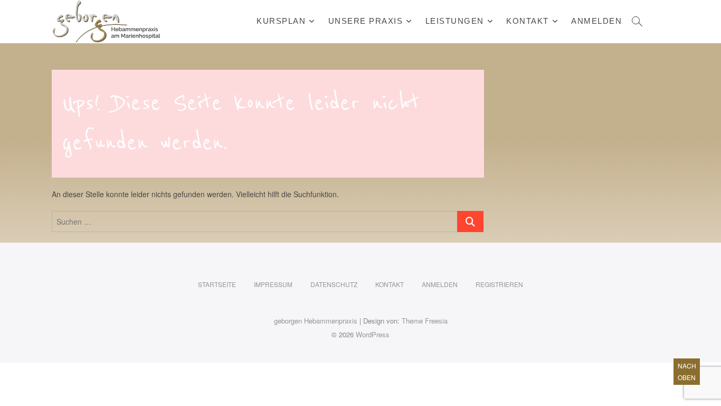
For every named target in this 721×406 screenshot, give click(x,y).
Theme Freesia (425, 321)
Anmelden (596, 20)
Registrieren (499, 284)
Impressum (273, 284)
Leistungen (454, 20)
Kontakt (527, 20)
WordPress (373, 334)
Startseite (217, 284)
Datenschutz (333, 284)
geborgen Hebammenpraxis (315, 321)
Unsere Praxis (365, 20)
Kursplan (281, 20)
